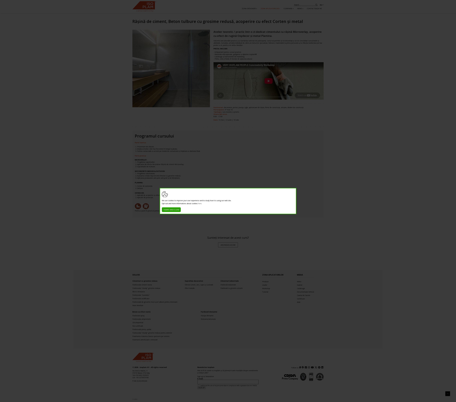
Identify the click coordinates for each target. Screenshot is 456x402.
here (200, 203)
